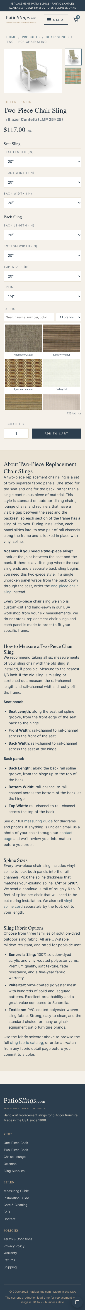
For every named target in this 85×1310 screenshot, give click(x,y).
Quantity (16, 424)
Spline (9, 287)
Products (31, 37)
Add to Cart (57, 433)
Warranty (10, 1253)
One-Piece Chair (16, 1143)
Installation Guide (16, 1198)
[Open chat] (77, 1302)
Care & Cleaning (15, 1205)
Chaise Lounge (15, 1157)
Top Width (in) (17, 266)
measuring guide (38, 821)
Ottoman (10, 1164)
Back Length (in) (19, 225)
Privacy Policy (14, 1246)
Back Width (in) (18, 193)
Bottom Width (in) (20, 246)
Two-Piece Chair (16, 1150)
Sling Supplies (14, 1171)
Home (11, 37)
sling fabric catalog (26, 1042)
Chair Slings (57, 37)
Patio (21, 19)
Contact (9, 1219)
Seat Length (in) (19, 152)
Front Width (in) (19, 172)
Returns (9, 1260)
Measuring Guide (16, 1191)
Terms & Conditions (18, 1239)
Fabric (9, 309)
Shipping (10, 1267)
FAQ (7, 1212)
